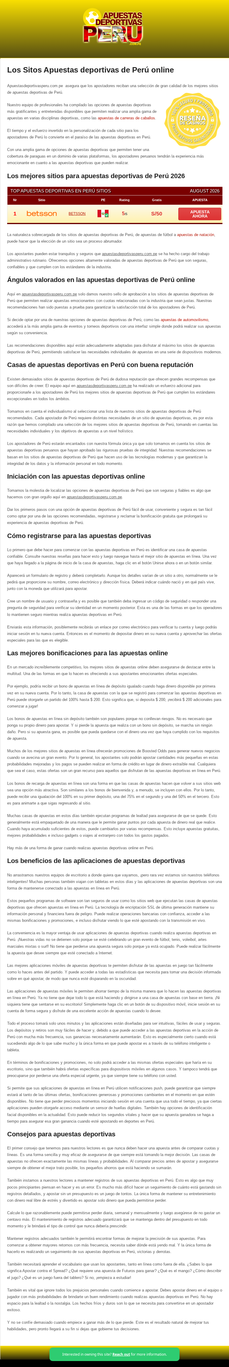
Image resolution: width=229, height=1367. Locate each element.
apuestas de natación (195, 234)
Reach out (121, 1354)
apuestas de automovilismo (184, 320)
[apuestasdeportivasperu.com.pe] (112, 45)
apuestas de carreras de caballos (126, 118)
